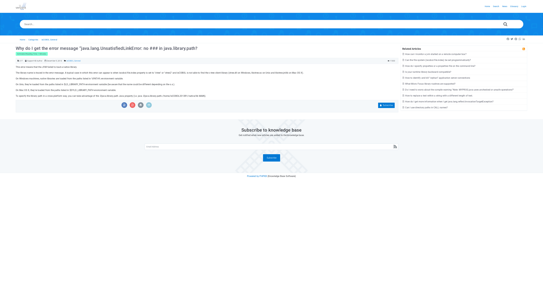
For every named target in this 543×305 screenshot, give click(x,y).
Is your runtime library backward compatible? (428, 72)
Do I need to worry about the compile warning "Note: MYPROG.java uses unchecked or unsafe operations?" (459, 89)
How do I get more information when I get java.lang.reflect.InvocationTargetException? (449, 101)
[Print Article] (140, 105)
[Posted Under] (65, 61)
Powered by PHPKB (257, 176)
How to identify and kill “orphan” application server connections (437, 78)
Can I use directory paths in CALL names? (426, 107)
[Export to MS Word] (124, 105)
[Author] (26, 61)
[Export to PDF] (132, 105)
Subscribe (387, 105)
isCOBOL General (49, 40)
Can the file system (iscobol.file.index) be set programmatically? (438, 60)
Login (523, 6)
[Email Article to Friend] (149, 105)
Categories (33, 40)
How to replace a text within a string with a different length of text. (439, 95)
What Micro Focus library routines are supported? (430, 83)
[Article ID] (18, 61)
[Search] (505, 24)
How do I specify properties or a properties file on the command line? (440, 66)
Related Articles (411, 48)
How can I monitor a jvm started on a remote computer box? (435, 54)
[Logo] (21, 6)
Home (22, 40)
